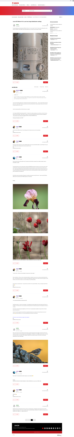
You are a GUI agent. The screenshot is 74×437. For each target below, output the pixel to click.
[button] (48, 211)
